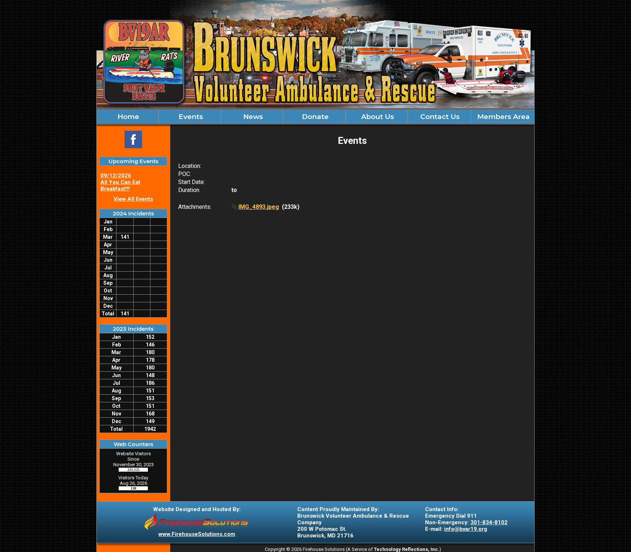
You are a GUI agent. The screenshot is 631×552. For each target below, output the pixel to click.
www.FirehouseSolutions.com (196, 534)
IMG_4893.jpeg (258, 206)
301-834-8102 (489, 522)
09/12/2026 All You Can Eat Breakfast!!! (120, 182)
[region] (315, 116)
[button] (377, 116)
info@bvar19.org (465, 529)
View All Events (133, 199)
